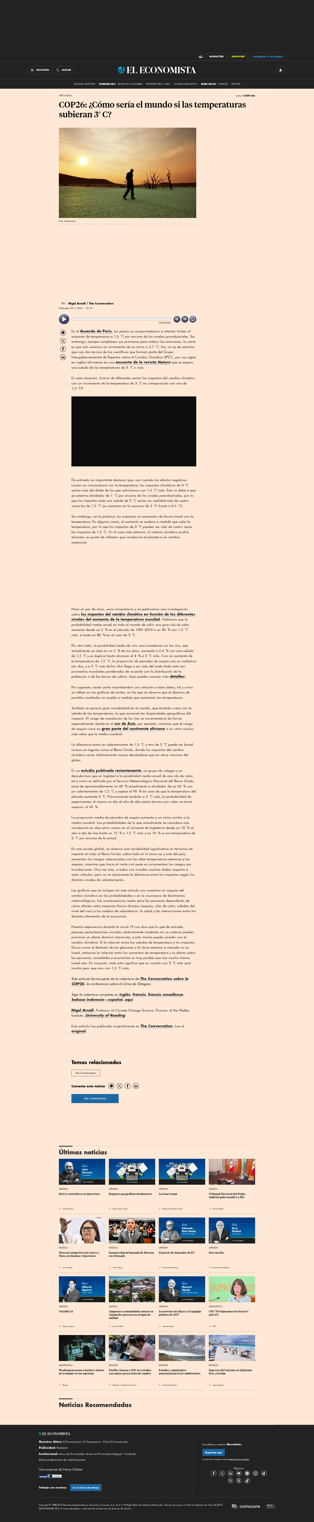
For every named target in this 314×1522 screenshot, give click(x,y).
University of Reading (105, 1015)
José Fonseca (68, 1209)
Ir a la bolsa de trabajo (86, 1487)
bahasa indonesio (87, 999)
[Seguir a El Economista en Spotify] (247, 1473)
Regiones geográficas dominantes (130, 1194)
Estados (113, 1365)
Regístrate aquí (213, 1452)
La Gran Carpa (168, 1194)
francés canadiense (165, 994)
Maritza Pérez (218, 1209)
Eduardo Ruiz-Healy (170, 1267)
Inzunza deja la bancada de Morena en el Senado (131, 1254)
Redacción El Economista (173, 1209)
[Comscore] (246, 1507)
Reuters (65, 1385)
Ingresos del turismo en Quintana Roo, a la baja (231, 1372)
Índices (223, 84)
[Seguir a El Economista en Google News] (230, 1480)
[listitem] (64, 319)
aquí (129, 999)
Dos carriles (216, 1252)
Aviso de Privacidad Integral (104, 1454)
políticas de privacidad (239, 1459)
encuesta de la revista (143, 362)
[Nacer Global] (50, 1477)
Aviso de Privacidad (71, 1454)
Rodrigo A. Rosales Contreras (124, 1385)
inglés (124, 994)
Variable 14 (66, 1311)
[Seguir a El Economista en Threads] (238, 1480)
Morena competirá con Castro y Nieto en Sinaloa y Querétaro (79, 1254)
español (115, 999)
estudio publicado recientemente (111, 770)
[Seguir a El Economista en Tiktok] (247, 1480)
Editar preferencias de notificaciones (62, 1459)
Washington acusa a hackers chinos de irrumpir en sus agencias (82, 1372)
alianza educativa (185, 84)
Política (213, 1189)
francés (139, 994)
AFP (214, 1326)
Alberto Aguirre (69, 1326)
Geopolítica (216, 1306)
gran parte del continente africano (133, 728)
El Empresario (92, 1441)
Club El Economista (115, 1441)
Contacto (130, 1454)
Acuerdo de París (96, 331)
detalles (177, 676)
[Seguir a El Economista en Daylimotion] (263, 1473)
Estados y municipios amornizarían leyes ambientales (179, 1372)
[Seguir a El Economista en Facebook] (213, 1473)
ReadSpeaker (165, 322)
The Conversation (157, 1026)
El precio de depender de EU (177, 1252)
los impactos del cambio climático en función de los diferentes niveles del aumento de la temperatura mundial (133, 617)
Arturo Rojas (68, 1267)
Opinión (63, 1189)
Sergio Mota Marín (120, 1209)
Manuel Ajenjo (168, 1326)
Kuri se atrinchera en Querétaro (79, 1194)
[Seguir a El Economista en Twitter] (222, 1473)
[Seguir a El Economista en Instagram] (255, 1473)
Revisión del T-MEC (158, 84)
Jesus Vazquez (218, 1385)
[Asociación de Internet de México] (271, 1507)
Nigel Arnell (82, 1010)
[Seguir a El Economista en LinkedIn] (230, 1473)
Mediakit (62, 1447)
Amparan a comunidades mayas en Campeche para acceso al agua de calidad (131, 1315)
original (78, 1031)
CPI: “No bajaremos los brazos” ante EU (229, 1313)
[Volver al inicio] (111, 1433)
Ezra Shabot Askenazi (221, 1267)
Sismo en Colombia (130, 84)
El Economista (72, 1441)
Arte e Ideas (65, 95)
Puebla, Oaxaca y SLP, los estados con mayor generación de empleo (130, 1372)
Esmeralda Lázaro (170, 1385)
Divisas (236, 84)
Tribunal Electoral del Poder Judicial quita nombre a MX (227, 1195)
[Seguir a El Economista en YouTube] (238, 1473)
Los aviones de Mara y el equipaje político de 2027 (180, 1313)
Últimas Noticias (84, 84)
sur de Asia (124, 723)
